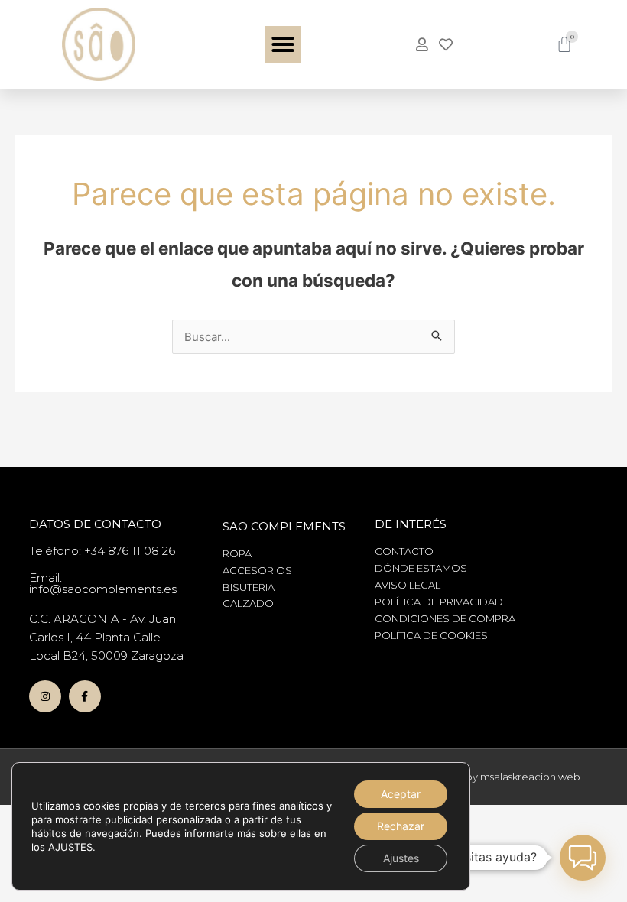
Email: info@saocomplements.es (103, 583)
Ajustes (401, 858)
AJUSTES (70, 847)
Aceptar (401, 793)
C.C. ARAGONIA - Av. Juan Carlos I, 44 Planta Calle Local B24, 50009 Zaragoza (106, 637)
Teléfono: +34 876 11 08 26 (102, 550)
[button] (283, 44)
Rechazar (400, 825)
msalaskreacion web (530, 777)
